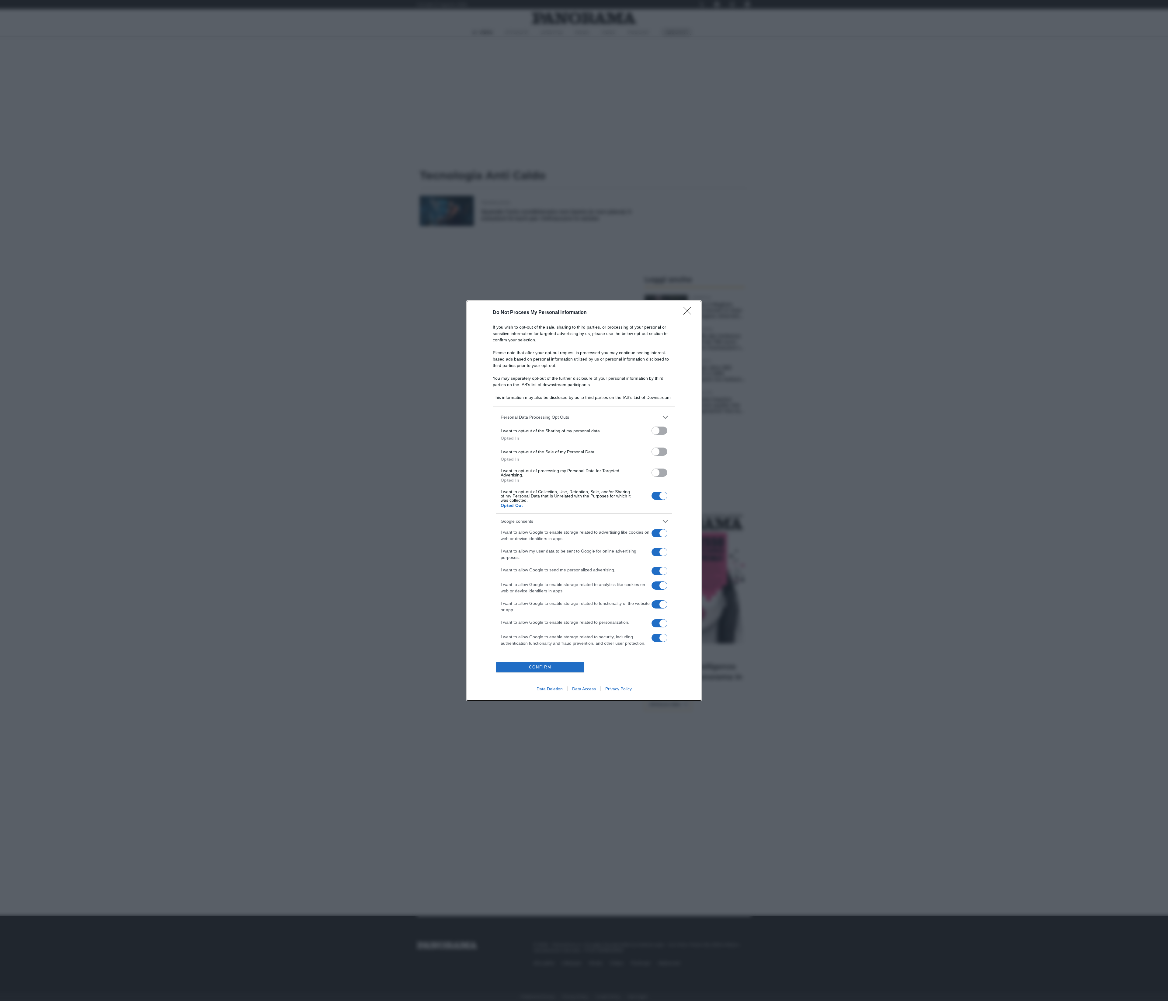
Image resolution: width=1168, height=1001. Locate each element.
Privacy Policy (618, 688)
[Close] (689, 313)
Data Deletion (550, 688)
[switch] (659, 431)
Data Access (584, 688)
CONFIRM (540, 667)
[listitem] (584, 417)
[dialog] (584, 500)
